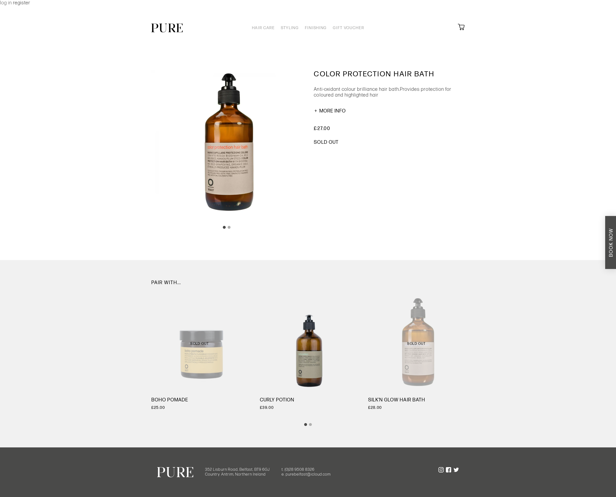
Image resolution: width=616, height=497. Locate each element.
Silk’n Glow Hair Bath (396, 400)
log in (6, 3)
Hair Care (263, 28)
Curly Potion (277, 400)
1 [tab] (224, 227)
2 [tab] (229, 227)
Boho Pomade (169, 400)
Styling (290, 28)
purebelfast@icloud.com (308, 474)
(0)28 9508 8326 (299, 469)
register (21, 3)
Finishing (316, 28)
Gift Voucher (348, 28)
